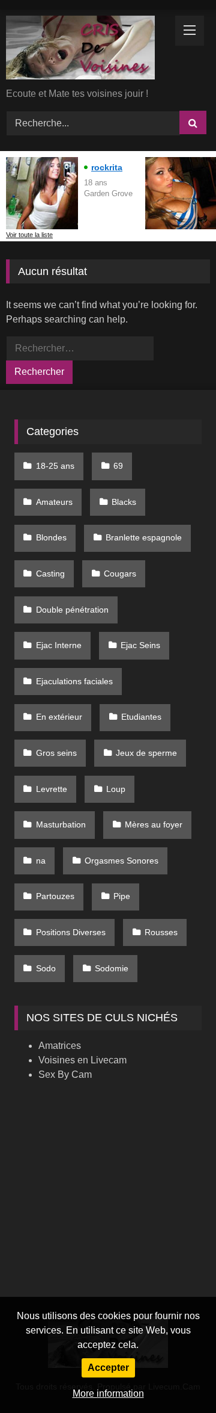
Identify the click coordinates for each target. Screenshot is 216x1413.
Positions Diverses (71, 932)
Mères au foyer (153, 824)
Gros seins (56, 753)
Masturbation (61, 824)
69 (118, 466)
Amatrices (59, 1045)
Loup (115, 789)
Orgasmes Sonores (121, 860)
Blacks (124, 502)
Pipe (121, 896)
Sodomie (111, 968)
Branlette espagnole (144, 537)
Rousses (161, 932)
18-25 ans (55, 466)
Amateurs (54, 502)
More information (108, 1393)
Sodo (46, 968)
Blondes (51, 537)
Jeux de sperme (146, 753)
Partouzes (55, 896)
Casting (50, 573)
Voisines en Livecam (82, 1060)
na (41, 860)
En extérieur (59, 717)
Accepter (108, 1367)
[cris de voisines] (88, 50)
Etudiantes (141, 717)
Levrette (51, 789)
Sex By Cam (65, 1074)
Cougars (120, 573)
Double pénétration (72, 609)
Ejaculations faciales (74, 681)
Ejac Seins (140, 645)
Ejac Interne (59, 645)
